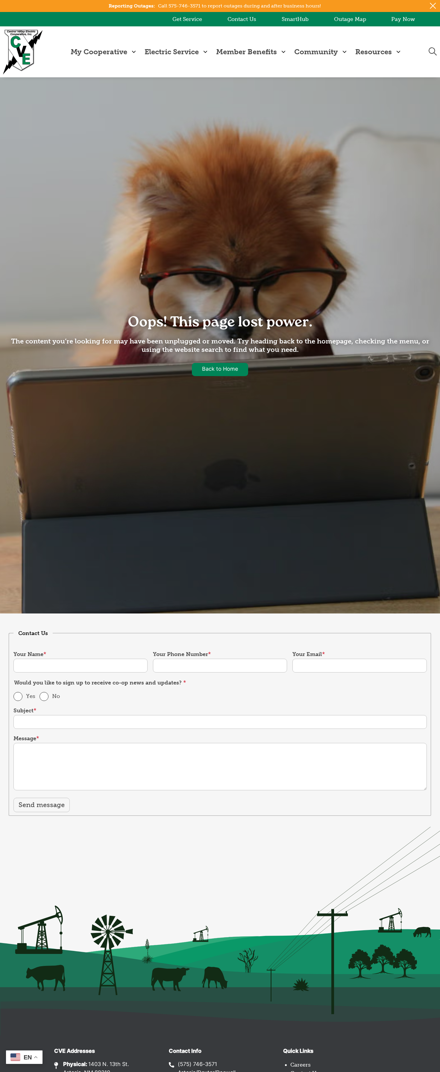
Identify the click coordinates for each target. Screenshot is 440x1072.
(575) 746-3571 (197, 1065)
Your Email (307, 654)
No (56, 696)
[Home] (23, 51)
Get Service (187, 19)
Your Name (28, 654)
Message (24, 738)
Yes (30, 696)
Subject (23, 710)
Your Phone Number (180, 654)
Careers (300, 1065)
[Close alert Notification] (433, 5)
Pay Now (403, 19)
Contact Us (241, 19)
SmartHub (295, 19)
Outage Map (350, 19)
